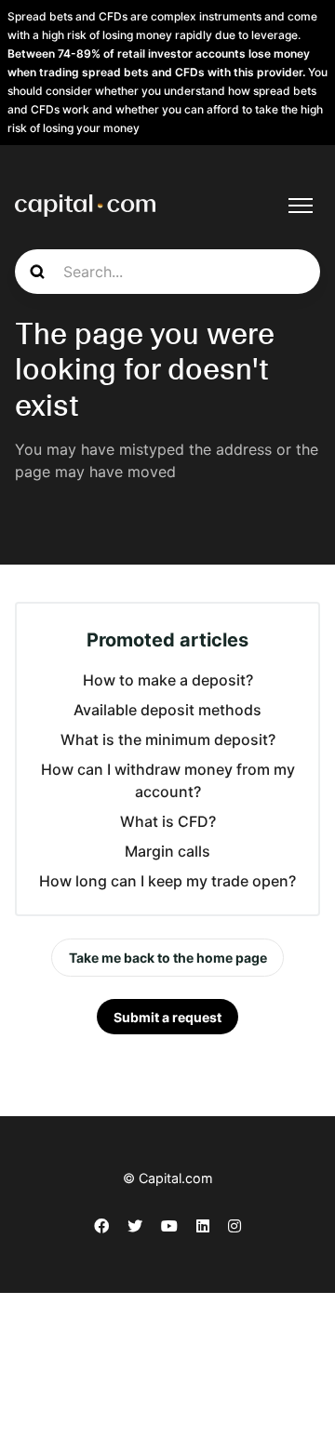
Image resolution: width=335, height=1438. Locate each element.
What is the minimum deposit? (167, 739)
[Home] (85, 205)
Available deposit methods (167, 709)
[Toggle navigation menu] (300, 205)
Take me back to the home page (168, 957)
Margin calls (167, 851)
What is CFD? (168, 821)
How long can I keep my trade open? (167, 881)
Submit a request (167, 1017)
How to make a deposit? (168, 680)
